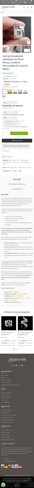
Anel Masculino (24, 160)
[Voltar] (2, 12)
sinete (28, 167)
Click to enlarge (28, 42)
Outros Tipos (16, 162)
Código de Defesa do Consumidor (10, 385)
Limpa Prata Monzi (12, 125)
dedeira (8, 167)
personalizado (22, 167)
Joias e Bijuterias (7, 162)
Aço (10, 160)
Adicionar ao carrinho (19, 133)
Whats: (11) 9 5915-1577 (9, 0)
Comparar (7, 151)
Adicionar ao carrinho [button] (9, 345)
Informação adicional (17, 184)
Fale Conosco (4, 400)
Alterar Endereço (5, 397)
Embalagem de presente (14, 121)
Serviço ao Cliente (6, 382)
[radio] (5, 91)
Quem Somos (4, 375)
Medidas (3, 377)
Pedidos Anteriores (6, 392)
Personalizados (25, 162)
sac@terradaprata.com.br (23, 0)
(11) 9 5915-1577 (7, 459)
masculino (14, 167)
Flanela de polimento (12, 123)
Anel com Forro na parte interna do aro (13, 114)
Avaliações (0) (17, 189)
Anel (18, 160)
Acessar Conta (5, 395)
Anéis (14, 160)
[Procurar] (24, 7)
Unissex (5, 164)
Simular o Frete (17, 140)
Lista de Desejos (5, 402)
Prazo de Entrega (5, 380)
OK (17, 485)
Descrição (17, 179)
